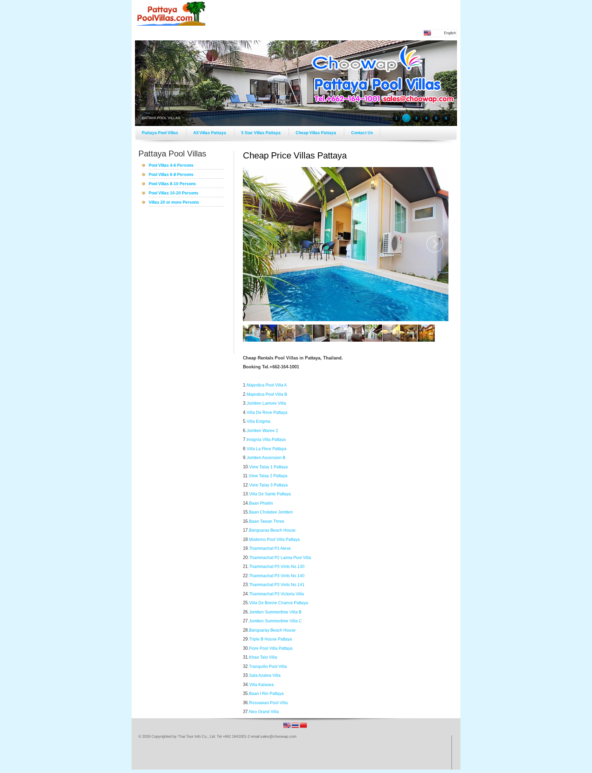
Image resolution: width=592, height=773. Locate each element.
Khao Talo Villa (263, 657)
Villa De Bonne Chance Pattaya (278, 602)
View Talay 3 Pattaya (268, 485)
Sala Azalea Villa (265, 675)
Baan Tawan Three (266, 521)
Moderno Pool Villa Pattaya (274, 539)
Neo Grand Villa (264, 711)
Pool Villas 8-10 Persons (172, 184)
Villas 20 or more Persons (174, 203)
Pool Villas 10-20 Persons (173, 193)
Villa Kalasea (261, 684)
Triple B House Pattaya (270, 639)
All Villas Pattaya (210, 132)
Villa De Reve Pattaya (267, 412)
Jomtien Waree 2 (262, 430)
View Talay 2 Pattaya (268, 475)
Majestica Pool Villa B (267, 394)
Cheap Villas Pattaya (316, 132)
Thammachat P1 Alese (270, 548)
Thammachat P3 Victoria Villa (276, 594)
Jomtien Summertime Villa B (275, 612)
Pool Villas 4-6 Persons (171, 166)
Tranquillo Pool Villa (268, 666)
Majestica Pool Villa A (267, 385)
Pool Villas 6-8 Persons (171, 175)
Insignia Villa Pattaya (266, 439)
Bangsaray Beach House (272, 530)
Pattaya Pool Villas (160, 132)
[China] (303, 727)
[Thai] (296, 727)
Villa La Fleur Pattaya (266, 448)
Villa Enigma (258, 421)
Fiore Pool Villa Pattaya (271, 648)
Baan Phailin (261, 503)
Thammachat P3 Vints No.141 (277, 584)
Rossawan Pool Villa (268, 702)
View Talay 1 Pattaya (268, 467)
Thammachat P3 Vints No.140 (277, 575)
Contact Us (362, 132)
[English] (287, 727)
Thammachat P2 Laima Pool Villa (280, 557)
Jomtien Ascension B (266, 457)
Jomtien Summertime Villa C (275, 621)
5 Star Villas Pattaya (261, 132)
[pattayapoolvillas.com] (171, 24)
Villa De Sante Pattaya (270, 494)
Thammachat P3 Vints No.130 (277, 566)
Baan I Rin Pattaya (266, 693)
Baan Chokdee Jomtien (271, 512)
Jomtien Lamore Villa (266, 403)
